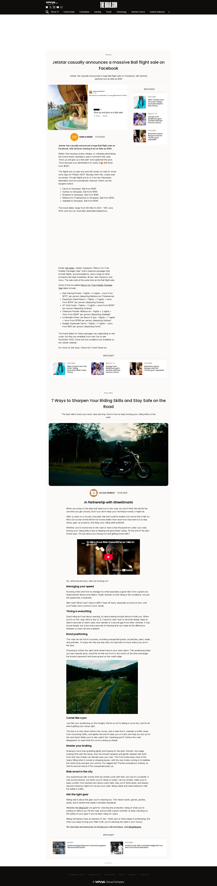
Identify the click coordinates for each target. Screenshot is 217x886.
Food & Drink (69, 12)
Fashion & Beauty (157, 12)
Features (108, 393)
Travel (108, 12)
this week (69, 268)
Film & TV (55, 12)
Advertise (132, 874)
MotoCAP (83, 807)
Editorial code (94, 874)
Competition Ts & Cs (76, 874)
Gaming (97, 12)
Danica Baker (86, 137)
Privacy (122, 874)
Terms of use (109, 874)
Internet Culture (138, 12)
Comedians (84, 12)
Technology (121, 12)
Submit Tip (144, 874)
